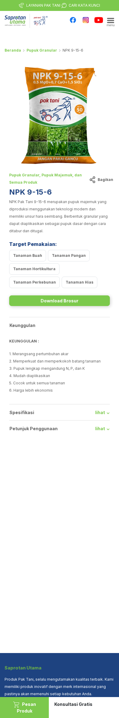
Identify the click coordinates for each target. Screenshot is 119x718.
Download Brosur (59, 300)
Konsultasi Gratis (73, 704)
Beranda (13, 50)
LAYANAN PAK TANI (43, 5)
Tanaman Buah (27, 255)
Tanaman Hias (79, 282)
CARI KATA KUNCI (84, 5)
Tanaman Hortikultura (34, 269)
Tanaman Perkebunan (34, 282)
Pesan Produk (26, 707)
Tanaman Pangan (69, 255)
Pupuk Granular (42, 50)
